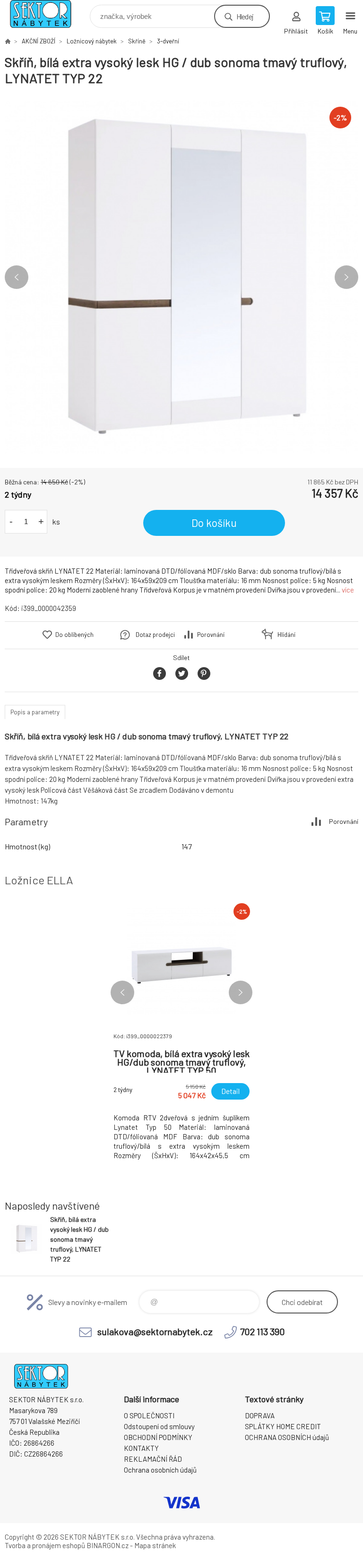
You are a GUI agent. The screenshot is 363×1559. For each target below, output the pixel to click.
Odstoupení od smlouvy (159, 1426)
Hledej (244, 16)
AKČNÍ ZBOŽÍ (38, 41)
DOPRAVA (260, 1415)
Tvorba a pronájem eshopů (45, 1545)
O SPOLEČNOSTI (149, 1415)
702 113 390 (262, 1331)
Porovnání (211, 634)
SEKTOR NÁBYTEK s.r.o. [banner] (46, 14)
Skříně (137, 41)
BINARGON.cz (107, 1545)
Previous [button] (16, 277)
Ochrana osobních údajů (160, 1470)
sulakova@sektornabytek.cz (155, 1331)
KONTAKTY (141, 1448)
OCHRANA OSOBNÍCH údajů (287, 1437)
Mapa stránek (155, 1545)
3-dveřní (168, 41)
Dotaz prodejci (155, 634)
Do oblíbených (74, 634)
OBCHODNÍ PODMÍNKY (158, 1437)
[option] (181, 277)
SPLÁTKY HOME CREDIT (283, 1426)
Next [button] (346, 277)
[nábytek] (7, 41)
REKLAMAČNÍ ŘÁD (153, 1459)
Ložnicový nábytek (92, 41)
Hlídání (286, 634)
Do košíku (214, 522)
